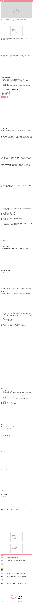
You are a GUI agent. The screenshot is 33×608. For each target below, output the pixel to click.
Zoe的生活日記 (3, 496)
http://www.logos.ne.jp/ (9, 469)
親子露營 (16, 509)
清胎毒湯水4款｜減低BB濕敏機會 (12, 557)
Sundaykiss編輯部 (3, 23)
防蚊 (20, 509)
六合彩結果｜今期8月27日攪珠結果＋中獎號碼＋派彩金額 (16, 560)
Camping (6, 509)
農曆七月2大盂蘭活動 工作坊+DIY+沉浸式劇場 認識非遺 (16, 583)
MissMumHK (3, 498)
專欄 (1, 21)
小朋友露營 (11, 509)
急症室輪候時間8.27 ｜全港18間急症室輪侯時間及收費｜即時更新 (18, 569)
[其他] (31, 512)
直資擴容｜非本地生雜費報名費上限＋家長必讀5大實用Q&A (17, 576)
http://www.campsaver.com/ (11, 490)
